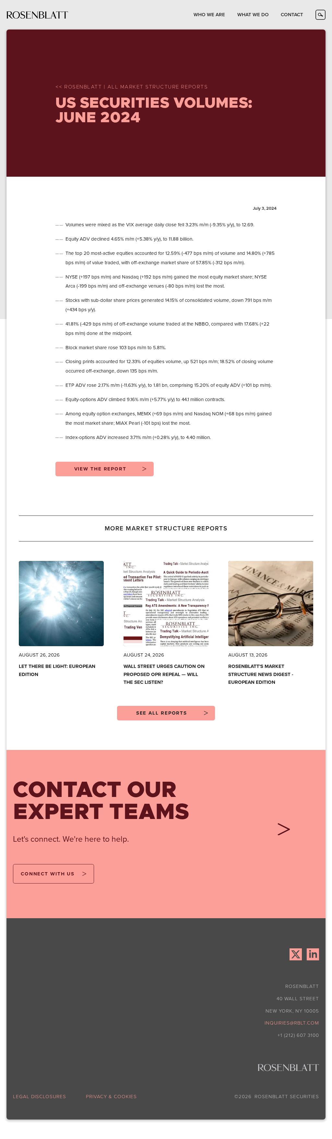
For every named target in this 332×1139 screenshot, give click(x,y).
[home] (37, 14)
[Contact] (281, 831)
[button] (209, 15)
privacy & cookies (111, 1096)
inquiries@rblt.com (292, 1022)
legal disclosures (39, 1096)
